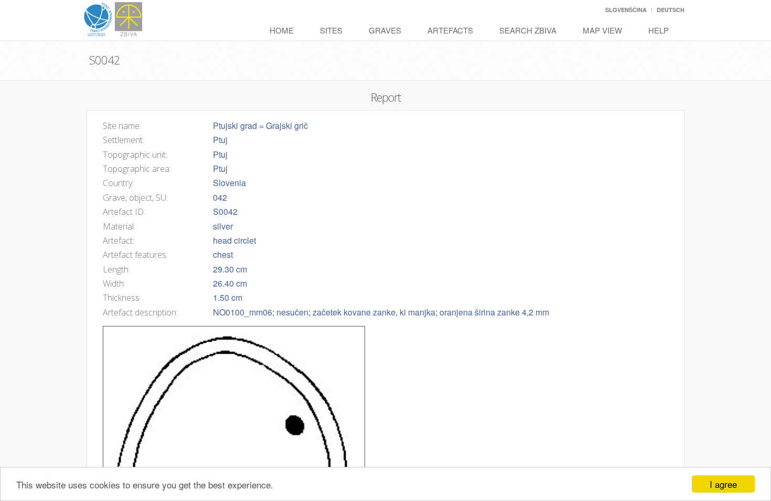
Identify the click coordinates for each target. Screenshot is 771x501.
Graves (385, 30)
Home (282, 30)
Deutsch (670, 10)
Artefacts (450, 30)
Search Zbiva (527, 30)
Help (658, 30)
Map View (602, 30)
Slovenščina (626, 10)
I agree (723, 484)
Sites (331, 30)
